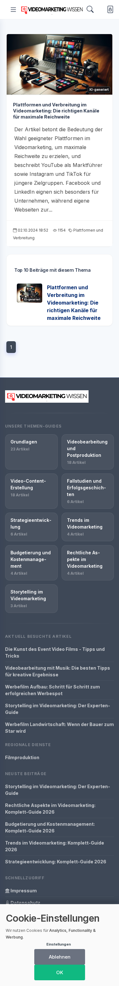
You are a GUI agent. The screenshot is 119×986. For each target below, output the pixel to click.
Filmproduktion (22, 757)
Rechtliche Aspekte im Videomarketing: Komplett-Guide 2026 (50, 808)
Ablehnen (59, 957)
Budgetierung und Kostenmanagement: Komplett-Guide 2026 (50, 827)
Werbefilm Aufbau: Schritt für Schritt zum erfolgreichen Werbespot (52, 690)
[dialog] (59, 945)
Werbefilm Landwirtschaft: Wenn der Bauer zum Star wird (59, 728)
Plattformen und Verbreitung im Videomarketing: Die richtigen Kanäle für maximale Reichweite (56, 110)
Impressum (23, 890)
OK (59, 972)
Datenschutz (25, 902)
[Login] (109, 10)
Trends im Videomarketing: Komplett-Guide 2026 (54, 846)
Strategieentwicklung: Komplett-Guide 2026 (55, 861)
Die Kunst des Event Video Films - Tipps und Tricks (55, 652)
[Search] (90, 10)
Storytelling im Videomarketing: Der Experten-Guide (57, 709)
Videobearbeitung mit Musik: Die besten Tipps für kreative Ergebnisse (57, 671)
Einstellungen (58, 944)
